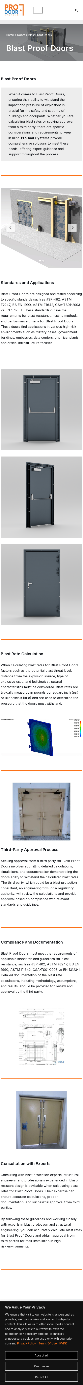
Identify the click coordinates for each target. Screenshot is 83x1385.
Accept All (42, 1355)
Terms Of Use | (48, 1343)
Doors (21, 35)
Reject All (41, 1377)
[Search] (76, 10)
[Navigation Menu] (38, 10)
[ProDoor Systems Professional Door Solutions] (15, 10)
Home (10, 35)
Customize (41, 1366)
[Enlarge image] (77, 374)
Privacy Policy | (27, 1343)
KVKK (63, 1343)
